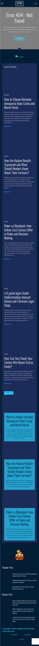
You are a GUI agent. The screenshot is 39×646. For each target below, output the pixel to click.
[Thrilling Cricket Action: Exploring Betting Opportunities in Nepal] (6, 575)
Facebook (14, 634)
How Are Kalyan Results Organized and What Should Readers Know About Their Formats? (17, 166)
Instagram (27, 634)
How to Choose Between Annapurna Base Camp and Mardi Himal (19, 103)
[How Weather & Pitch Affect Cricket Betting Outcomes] (6, 588)
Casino (6, 156)
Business (6, 95)
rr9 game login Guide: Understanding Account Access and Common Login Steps (19, 299)
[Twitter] (16, 639)
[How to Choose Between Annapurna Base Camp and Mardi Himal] (19, 81)
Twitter (22, 639)
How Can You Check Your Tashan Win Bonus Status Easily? (18, 362)
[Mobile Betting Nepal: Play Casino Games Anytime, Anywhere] (6, 581)
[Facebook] (8, 635)
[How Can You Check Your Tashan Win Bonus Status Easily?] (19, 340)
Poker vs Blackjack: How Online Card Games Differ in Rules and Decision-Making (18, 231)
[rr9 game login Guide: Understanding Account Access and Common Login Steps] (19, 275)
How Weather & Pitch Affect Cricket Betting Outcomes (23, 588)
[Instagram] (21, 635)
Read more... (7, 126)
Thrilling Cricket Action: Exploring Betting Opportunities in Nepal (24, 575)
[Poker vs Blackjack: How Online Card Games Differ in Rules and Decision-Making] (19, 207)
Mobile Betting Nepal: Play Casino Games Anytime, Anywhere (24, 581)
